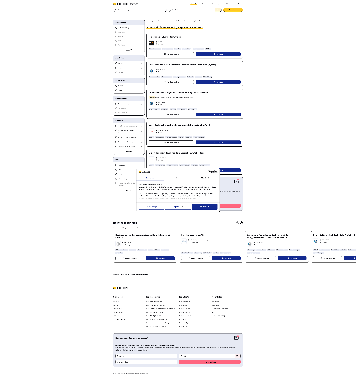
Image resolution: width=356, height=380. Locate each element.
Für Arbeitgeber (118, 312)
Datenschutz (216, 305)
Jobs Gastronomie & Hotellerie (156, 326)
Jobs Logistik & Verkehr (154, 302)
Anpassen (177, 206)
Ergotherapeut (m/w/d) (192, 235)
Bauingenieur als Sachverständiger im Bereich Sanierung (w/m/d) (142, 236)
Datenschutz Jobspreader (220, 309)
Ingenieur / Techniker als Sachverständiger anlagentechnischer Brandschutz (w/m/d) (268, 236)
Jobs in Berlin (183, 305)
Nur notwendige (151, 206)
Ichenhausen (194, 242)
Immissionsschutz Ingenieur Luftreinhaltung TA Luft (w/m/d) (178, 92)
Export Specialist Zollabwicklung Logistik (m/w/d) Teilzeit (176, 152)
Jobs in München (184, 302)
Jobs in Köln (183, 319)
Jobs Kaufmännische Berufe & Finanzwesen (160, 309)
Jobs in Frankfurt (184, 309)
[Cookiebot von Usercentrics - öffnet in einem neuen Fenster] (209, 171)
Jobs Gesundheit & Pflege (154, 312)
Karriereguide (216, 4)
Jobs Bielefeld (125, 274)
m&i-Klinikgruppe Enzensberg (198, 240)
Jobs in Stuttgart (184, 323)
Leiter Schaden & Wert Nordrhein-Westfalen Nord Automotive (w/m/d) (182, 64)
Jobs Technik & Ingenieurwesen (156, 319)
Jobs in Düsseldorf (185, 316)
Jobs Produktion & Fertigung (155, 305)
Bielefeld (160, 44)
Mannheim (259, 245)
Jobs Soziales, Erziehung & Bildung (157, 323)
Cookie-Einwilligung (218, 316)
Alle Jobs (193, 4)
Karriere (214, 312)
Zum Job (220, 54)
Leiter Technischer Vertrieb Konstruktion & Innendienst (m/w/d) (179, 125)
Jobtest (204, 4)
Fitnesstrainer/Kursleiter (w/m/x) (165, 36)
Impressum (216, 302)
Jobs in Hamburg (184, 312)
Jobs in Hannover (185, 326)
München (324, 242)
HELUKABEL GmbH (163, 130)
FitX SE (160, 42)
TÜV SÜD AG (161, 70)
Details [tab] (178, 178)
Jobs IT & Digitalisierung (154, 316)
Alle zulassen (204, 206)
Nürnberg (127, 245)
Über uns (229, 4)
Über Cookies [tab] (205, 178)
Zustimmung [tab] (150, 178)
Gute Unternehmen (119, 319)
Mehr (239, 4)
